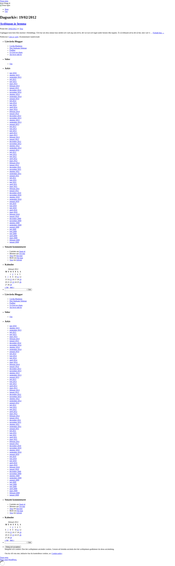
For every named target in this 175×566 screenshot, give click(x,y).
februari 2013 (15, 137)
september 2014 (15, 97)
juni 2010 (13, 206)
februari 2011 (15, 189)
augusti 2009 (14, 227)
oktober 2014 (15, 94)
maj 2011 (13, 182)
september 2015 (15, 77)
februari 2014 (15, 112)
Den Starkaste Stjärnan (18, 48)
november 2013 (15, 118)
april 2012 (13, 159)
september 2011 (15, 174)
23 (13, 282)
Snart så (22, 251)
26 (20, 282)
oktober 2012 (15, 146)
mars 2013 (13, 135)
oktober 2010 (15, 197)
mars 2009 (13, 238)
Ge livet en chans (16, 52)
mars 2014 (13, 109)
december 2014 (15, 90)
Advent (19, 260)
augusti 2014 (14, 99)
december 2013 (15, 116)
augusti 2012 (14, 150)
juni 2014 (13, 103)
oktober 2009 (15, 223)
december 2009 (15, 219)
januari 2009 (14, 242)
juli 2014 (13, 101)
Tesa (21, 29)
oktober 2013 (15, 120)
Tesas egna (4, 1)
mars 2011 (13, 186)
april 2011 (13, 184)
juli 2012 (13, 152)
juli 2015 (13, 79)
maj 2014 (13, 105)
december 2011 (15, 167)
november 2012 (15, 144)
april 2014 (13, 107)
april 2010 (13, 210)
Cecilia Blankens (16, 46)
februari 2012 (15, 163)
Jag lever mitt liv (16, 55)
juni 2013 (13, 129)
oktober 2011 (14, 171)
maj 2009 (13, 234)
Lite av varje (13, 37)
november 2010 (15, 195)
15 (11, 279)
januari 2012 (14, 165)
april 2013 (13, 133)
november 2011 (15, 169)
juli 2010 (13, 204)
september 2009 (15, 225)
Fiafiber (12, 50)
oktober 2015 (15, 75)
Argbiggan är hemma (13, 23)
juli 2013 (13, 127)
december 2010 (15, 193)
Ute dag (22, 254)
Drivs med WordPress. (8, 560)
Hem (6, 9)
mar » (12, 287)
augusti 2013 (14, 124)
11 (18, 277)
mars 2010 (13, 212)
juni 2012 (13, 154)
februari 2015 (15, 86)
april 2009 (13, 236)
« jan (6, 287)
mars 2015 (13, 84)
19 (20, 279)
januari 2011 (14, 191)
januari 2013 (14, 139)
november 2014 (15, 92)
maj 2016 (13, 73)
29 (11, 285)
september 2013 (15, 122)
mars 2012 (13, 161)
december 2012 (15, 141)
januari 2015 (14, 88)
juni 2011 (13, 180)
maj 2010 (13, 208)
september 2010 (15, 199)
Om (6, 11)
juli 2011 (13, 178)
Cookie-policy (57, 553)
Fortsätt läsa (158, 33)
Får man (19, 256)
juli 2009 (13, 229)
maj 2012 (13, 156)
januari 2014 (14, 114)
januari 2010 (14, 216)
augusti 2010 (14, 201)
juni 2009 (13, 231)
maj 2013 (13, 131)
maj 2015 (13, 82)
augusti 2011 (14, 176)
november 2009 (15, 221)
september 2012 (15, 148)
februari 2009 (15, 240)
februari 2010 (15, 214)
